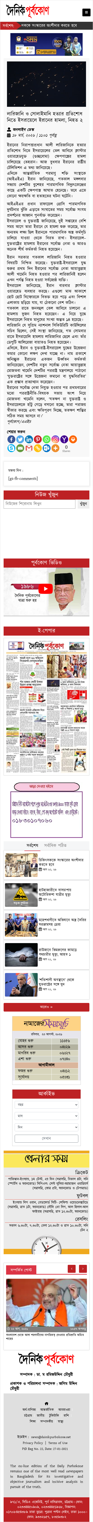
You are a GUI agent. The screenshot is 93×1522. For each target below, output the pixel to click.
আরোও (45, 1007)
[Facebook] (11, 439)
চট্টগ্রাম (28, 1415)
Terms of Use (57, 1443)
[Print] (73, 439)
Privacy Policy (33, 1443)
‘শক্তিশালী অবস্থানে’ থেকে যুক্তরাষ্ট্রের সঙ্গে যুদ (56, 982)
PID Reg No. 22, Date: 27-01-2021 (45, 1448)
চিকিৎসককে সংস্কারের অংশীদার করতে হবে (61, 863)
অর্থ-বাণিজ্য (29, 1409)
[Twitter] (20, 439)
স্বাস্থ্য (60, 1421)
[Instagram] (55, 439)
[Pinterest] (38, 439)
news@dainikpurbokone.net (51, 1437)
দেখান (46, 1139)
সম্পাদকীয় (46, 1421)
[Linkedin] (29, 439)
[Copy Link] (38, 448)
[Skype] (11, 448)
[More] (55, 448)
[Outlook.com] (47, 448)
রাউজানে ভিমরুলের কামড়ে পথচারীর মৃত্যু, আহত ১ (58, 952)
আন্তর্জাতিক (47, 1409)
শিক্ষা (33, 1421)
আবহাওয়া (64, 1409)
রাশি (66, 1415)
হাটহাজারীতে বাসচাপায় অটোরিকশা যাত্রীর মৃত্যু (55, 893)
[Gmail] (29, 448)
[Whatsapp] (47, 439)
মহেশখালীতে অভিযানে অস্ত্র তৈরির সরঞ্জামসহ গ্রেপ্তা (62, 922)
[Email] (20, 448)
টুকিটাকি (54, 1415)
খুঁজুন (83, 504)
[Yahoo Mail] (64, 439)
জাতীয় (40, 1415)
